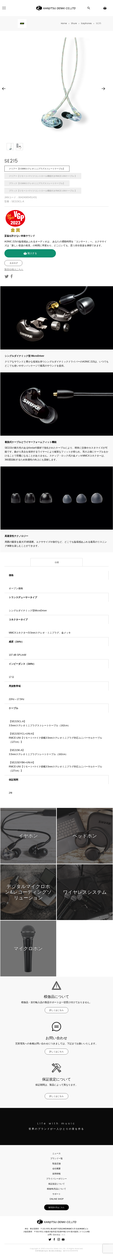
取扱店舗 (56, 1163)
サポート (56, 1194)
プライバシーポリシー (56, 1178)
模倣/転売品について (56, 1189)
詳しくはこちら (56, 1010)
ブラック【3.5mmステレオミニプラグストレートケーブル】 (37, 183)
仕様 (56, 562)
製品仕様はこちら (13, 269)
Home (64, 23)
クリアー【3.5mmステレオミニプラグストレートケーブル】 (37, 168)
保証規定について (56, 1184)
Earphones (86, 23)
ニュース (56, 1153)
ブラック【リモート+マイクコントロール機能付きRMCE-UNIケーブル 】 (43, 190)
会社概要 (56, 1168)
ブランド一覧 (56, 1158)
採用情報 (56, 1174)
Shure (74, 23)
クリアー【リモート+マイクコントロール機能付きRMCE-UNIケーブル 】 (43, 176)
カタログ (13, 263)
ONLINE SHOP (57, 1199)
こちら (62, 1235)
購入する (30, 253)
